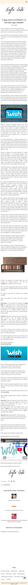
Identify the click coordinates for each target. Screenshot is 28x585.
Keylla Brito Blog (8, 582)
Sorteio (3, 579)
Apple (3, 283)
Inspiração (21, 571)
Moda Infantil (21, 573)
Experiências (7, 484)
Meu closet (9, 573)
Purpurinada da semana (7, 576)
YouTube (8, 579)
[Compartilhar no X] (11, 481)
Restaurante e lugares (19, 576)
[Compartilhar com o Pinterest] (14, 481)
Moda (14, 573)
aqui (25, 410)
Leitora (3, 573)
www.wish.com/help (6, 344)
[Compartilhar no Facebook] (9, 481)
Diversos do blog (5, 571)
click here (11, 428)
